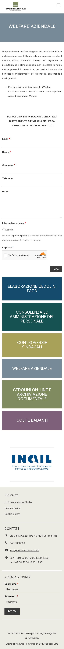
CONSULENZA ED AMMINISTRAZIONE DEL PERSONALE (32, 316)
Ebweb (20, 643)
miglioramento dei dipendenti (30, 73)
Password (10, 596)
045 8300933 (17, 543)
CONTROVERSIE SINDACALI (32, 344)
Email (5, 138)
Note (5, 191)
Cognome (7, 165)
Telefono (7, 178)
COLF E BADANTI (32, 420)
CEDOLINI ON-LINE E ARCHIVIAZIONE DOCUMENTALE (32, 394)
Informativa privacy (13, 223)
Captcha (7, 247)
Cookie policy (12, 513)
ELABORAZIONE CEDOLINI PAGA (32, 288)
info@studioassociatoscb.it (24, 550)
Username (10, 583)
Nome (5, 152)
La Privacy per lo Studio (18, 502)
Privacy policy (12, 508)
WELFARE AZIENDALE (32, 368)
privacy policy (20, 235)
